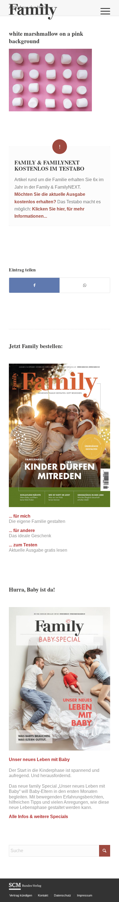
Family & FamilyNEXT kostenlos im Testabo (49, 165)
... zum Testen (23, 545)
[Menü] (102, 11)
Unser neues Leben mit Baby (39, 759)
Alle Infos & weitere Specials (38, 816)
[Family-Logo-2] (49, 11)
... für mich (19, 516)
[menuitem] (102, 11)
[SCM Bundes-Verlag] (25, 889)
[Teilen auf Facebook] (34, 285)
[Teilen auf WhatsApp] (85, 285)
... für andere (22, 530)
